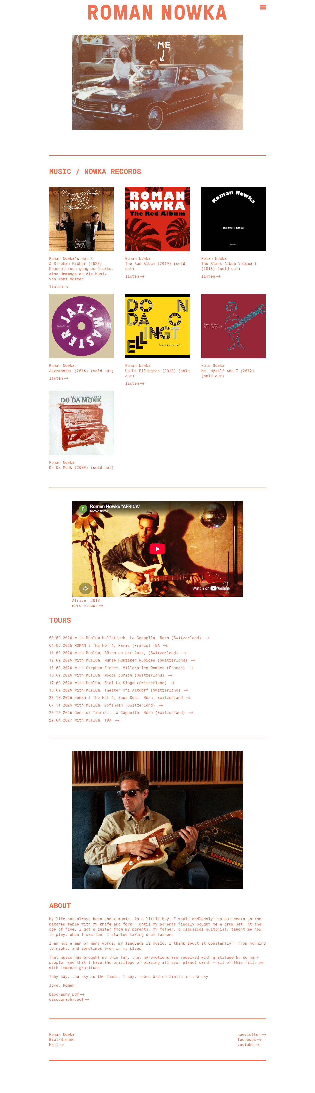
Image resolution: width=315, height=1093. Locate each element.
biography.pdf (64, 994)
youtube (246, 1044)
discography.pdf (66, 999)
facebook (247, 1039)
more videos (85, 605)
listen (56, 286)
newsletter (249, 1034)
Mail (53, 1044)
